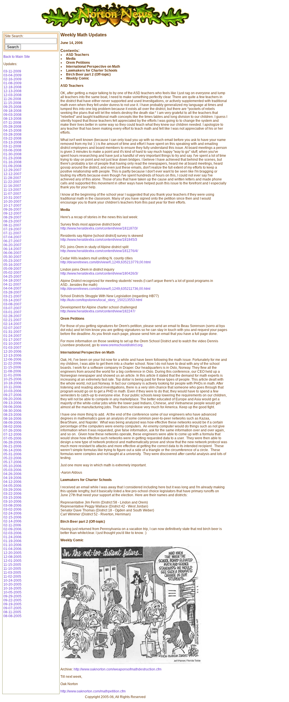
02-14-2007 (12, 324)
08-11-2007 (12, 225)
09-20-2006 (12, 399)
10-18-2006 (12, 383)
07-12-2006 (12, 434)
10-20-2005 (12, 584)
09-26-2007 (12, 209)
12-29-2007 (12, 170)
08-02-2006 (12, 427)
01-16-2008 (12, 162)
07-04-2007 (12, 237)
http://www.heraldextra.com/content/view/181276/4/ (99, 251)
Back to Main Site (16, 57)
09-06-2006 (12, 407)
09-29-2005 (12, 596)
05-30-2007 (12, 257)
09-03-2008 (12, 115)
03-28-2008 (12, 134)
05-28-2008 (12, 127)
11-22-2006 (12, 363)
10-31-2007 (12, 198)
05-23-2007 (12, 261)
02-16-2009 (12, 79)
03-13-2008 (12, 142)
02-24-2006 (12, 513)
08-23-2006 (12, 415)
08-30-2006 (12, 411)
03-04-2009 (12, 75)
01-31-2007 (12, 332)
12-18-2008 (12, 87)
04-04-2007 (12, 288)
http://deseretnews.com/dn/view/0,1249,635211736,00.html (105, 289)
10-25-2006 (12, 379)
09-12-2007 (12, 213)
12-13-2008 (12, 91)
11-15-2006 (12, 367)
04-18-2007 (12, 280)
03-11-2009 (12, 71)
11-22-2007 (12, 182)
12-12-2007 (12, 174)
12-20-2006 (12, 352)
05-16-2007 (12, 265)
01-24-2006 (12, 537)
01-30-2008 (12, 154)
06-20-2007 (12, 245)
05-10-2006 (12, 466)
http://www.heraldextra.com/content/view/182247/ (97, 311)
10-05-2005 (12, 592)
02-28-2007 (12, 316)
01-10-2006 (12, 545)
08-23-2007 (12, 221)
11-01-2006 (12, 375)
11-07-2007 (12, 194)
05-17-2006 (12, 462)
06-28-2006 (12, 442)
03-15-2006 (12, 498)
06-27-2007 (12, 241)
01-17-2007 (12, 340)
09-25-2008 (12, 107)
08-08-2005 (12, 616)
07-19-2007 (12, 229)
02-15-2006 (12, 517)
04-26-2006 (12, 474)
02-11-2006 (12, 525)
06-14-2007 (12, 249)
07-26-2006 (12, 430)
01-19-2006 (12, 541)
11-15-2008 (12, 103)
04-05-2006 (12, 486)
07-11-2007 (12, 233)
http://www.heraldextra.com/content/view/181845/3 (98, 240)
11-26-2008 (12, 99)
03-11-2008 (12, 146)
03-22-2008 (12, 138)
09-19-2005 (12, 604)
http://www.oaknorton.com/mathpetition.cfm (93, 691)
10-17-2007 (12, 205)
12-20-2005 (12, 553)
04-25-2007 (12, 277)
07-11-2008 (12, 123)
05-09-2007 (12, 269)
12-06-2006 (12, 359)
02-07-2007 (12, 328)
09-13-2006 (12, 403)
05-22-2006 (12, 458)
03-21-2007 (12, 296)
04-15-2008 (12, 131)
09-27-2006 (12, 395)
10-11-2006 (12, 387)
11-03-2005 (12, 573)
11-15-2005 (12, 565)
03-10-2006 (12, 502)
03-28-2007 (12, 292)
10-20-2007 (12, 202)
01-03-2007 (12, 348)
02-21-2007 (12, 320)
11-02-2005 (12, 577)
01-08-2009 (12, 83)
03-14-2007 (12, 300)
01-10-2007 (12, 344)
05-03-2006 (12, 470)
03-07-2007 (12, 308)
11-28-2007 (12, 178)
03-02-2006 (12, 509)
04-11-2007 (12, 284)
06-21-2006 (12, 446)
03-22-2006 (12, 494)
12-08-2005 (12, 557)
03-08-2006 (12, 505)
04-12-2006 (12, 482)
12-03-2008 (12, 95)
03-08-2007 (12, 304)
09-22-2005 (12, 600)
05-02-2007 (12, 273)
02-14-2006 (12, 521)
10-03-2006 (12, 391)
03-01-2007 (12, 312)
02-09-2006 (12, 529)
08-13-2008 (12, 119)
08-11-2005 (12, 612)
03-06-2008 (12, 150)
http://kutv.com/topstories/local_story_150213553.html (101, 300)
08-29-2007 (12, 217)
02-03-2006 (12, 533)
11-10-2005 (12, 569)
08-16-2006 (12, 419)
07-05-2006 (12, 438)
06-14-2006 (12, 450)
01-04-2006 (12, 549)
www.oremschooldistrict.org (121, 345)
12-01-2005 (12, 561)
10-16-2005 (12, 588)
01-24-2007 (12, 336)
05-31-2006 (12, 454)
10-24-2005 (12, 580)
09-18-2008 (12, 111)
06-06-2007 (12, 253)
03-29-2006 (12, 490)
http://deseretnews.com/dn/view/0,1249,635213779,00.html (105, 262)
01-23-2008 (12, 158)
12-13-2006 (12, 355)
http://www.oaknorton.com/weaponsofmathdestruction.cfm (117, 669)
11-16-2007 (12, 186)
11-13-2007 (12, 190)
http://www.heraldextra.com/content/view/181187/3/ (99, 228)
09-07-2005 (12, 608)
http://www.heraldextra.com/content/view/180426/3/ (99, 273)
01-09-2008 (12, 166)
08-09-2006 (12, 423)
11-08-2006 (12, 371)
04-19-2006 (12, 478)
